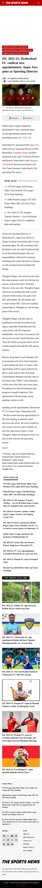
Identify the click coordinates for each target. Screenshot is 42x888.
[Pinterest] (16, 836)
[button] (4, 3)
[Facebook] (4, 836)
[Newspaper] (12, 844)
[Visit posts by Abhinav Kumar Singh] (4, 80)
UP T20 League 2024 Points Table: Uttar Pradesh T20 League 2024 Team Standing (18, 190)
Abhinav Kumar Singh (19, 78)
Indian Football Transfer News (18, 50)
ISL (3, 466)
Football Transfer (8, 457)
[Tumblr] (12, 840)
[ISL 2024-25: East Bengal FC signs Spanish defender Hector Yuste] (21, 756)
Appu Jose (34, 145)
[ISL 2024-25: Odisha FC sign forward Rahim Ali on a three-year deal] (21, 592)
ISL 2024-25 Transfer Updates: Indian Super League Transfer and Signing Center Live (19, 514)
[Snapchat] (16, 840)
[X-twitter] (8, 836)
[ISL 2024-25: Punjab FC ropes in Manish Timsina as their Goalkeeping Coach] (21, 690)
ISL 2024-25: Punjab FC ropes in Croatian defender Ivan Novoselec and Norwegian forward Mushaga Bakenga (19, 738)
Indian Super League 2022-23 (16, 53)
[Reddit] (4, 844)
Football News (30, 454)
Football (22, 454)
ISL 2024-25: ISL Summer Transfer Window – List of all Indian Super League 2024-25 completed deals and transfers (20, 503)
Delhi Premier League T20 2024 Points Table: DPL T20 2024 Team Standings (20, 203)
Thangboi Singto (20, 152)
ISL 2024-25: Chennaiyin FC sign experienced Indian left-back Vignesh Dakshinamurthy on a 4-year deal (18, 640)
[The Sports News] (17, 3)
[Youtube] (12, 836)
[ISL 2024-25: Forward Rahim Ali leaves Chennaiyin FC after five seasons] (21, 658)
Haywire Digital (21, 885)
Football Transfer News (22, 457)
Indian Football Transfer (15, 47)
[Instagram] (4, 840)
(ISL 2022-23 (24, 137)
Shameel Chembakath (25, 466)
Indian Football (18, 460)
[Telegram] (8, 844)
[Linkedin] (8, 840)
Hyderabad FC (7, 460)
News (15, 466)
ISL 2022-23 (9, 466)
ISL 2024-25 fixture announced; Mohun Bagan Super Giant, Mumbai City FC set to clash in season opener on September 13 (20, 525)
